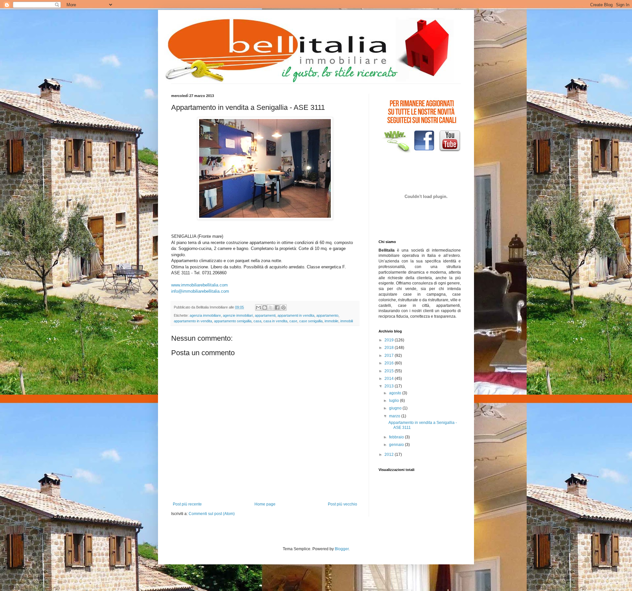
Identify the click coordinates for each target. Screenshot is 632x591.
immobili (346, 321)
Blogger (342, 549)
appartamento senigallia (232, 321)
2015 (389, 371)
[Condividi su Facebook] (277, 307)
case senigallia (311, 321)
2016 (389, 363)
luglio (394, 400)
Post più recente (187, 504)
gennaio (397, 444)
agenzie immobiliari (238, 315)
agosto (395, 393)
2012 (389, 454)
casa (257, 321)
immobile (331, 321)
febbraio (397, 437)
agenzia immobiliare (205, 315)
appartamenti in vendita (295, 315)
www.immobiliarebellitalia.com (199, 285)
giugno (396, 408)
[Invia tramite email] (258, 307)
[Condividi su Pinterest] (283, 307)
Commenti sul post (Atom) (212, 513)
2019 (389, 340)
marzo (395, 416)
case (293, 321)
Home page (265, 504)
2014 (389, 378)
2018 (389, 347)
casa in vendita (275, 321)
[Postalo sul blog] (264, 307)
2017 (389, 355)
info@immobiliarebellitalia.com (200, 291)
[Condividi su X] (271, 307)
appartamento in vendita (193, 321)
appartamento (327, 315)
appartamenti (265, 315)
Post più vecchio (342, 504)
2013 (389, 386)
